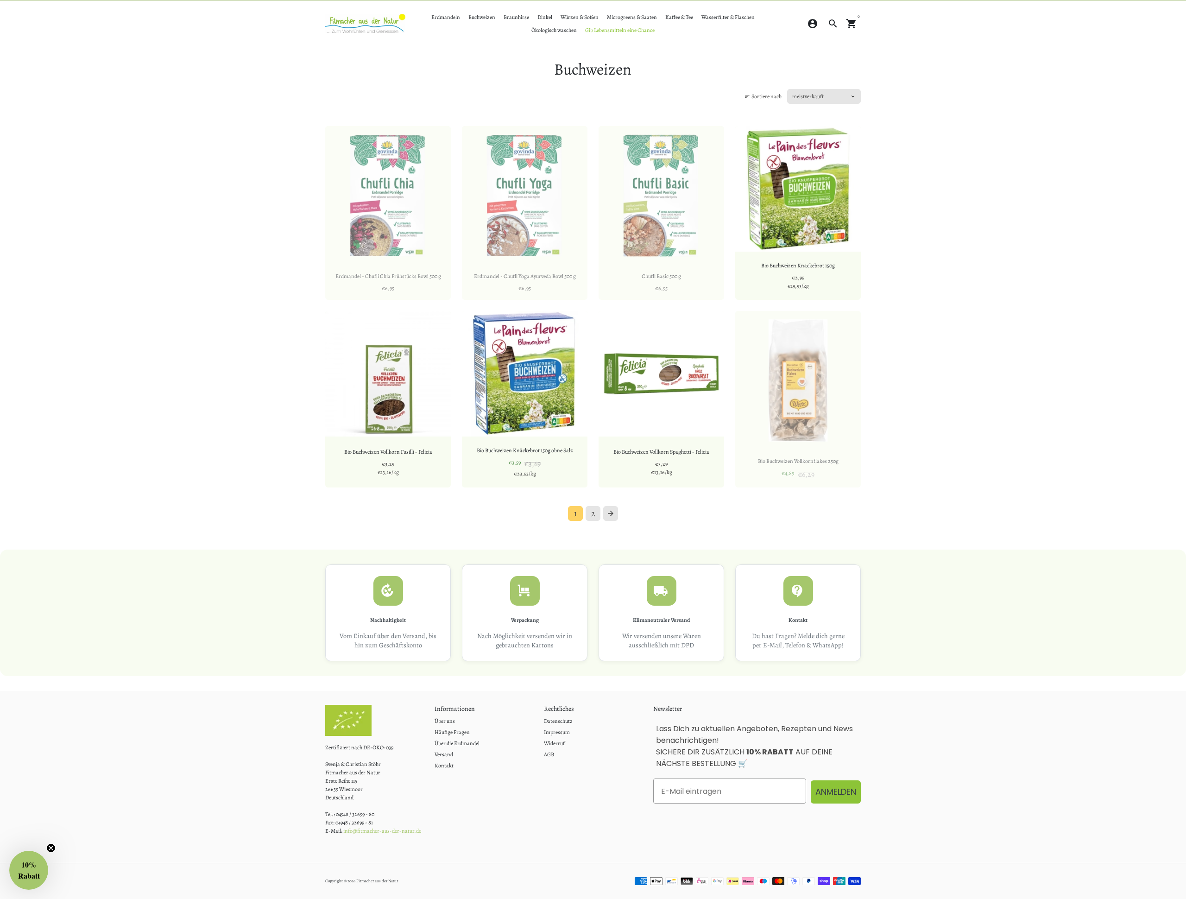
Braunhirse (516, 17)
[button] (28, 870)
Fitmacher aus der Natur (377, 881)
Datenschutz (558, 721)
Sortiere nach (763, 96)
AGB (549, 754)
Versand (444, 754)
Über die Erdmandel (457, 743)
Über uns (445, 721)
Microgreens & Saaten (632, 17)
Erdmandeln (445, 17)
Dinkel (544, 17)
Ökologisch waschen (554, 30)
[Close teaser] (51, 848)
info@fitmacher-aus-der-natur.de (382, 831)
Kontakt (444, 765)
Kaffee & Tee (679, 17)
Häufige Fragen (452, 732)
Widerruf (554, 743)
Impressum (557, 732)
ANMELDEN (835, 792)
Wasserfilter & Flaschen (728, 17)
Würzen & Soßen (580, 17)
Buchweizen (481, 17)
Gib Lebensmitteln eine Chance (620, 30)
